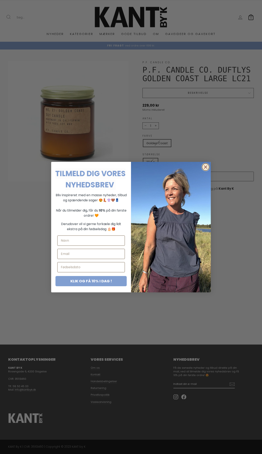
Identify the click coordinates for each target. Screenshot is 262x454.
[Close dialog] (205, 167)
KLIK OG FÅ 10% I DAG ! (91, 281)
